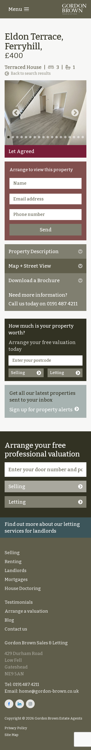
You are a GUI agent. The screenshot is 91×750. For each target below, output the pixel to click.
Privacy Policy (16, 728)
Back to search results (31, 73)
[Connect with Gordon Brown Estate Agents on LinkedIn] (19, 703)
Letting (57, 372)
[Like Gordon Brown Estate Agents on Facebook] (9, 703)
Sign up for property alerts (41, 409)
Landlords (15, 570)
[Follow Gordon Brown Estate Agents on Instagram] (30, 703)
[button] (16, 112)
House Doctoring (23, 588)
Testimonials (19, 602)
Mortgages (16, 579)
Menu (15, 9)
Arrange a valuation (26, 611)
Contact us (16, 629)
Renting (13, 561)
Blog (9, 620)
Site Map (11, 735)
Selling (18, 372)
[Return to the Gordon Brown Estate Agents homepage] (74, 9)
